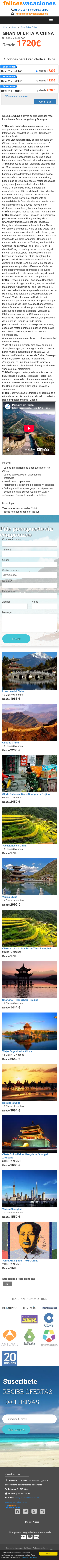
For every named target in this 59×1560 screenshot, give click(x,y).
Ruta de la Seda (11, 1102)
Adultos (6, 601)
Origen (6, 560)
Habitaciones (9, 591)
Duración (7, 581)
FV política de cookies (29, 1557)
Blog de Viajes (32, 1521)
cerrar (48, 1553)
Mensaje (6, 612)
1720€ (51, 70)
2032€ (51, 90)
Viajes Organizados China (17, 1051)
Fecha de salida (11, 570)
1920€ (51, 80)
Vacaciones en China (14, 845)
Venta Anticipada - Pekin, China (20, 1260)
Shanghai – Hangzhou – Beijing (20, 1000)
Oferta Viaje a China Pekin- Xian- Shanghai (26, 948)
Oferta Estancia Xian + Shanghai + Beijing (26, 794)
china (7, 1283)
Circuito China (10, 742)
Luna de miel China (13, 691)
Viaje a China (9, 897)
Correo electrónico (12, 539)
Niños (35, 601)
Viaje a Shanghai (11, 1209)
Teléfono (6, 549)
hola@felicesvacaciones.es (32, 13)
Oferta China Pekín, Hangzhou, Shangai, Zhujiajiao (25, 1155)
